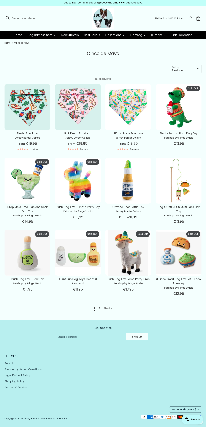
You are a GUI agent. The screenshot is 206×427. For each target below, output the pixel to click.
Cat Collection (182, 35)
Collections (113, 35)
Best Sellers (92, 35)
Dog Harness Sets (40, 35)
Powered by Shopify (56, 418)
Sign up (137, 336)
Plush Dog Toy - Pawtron (27, 279)
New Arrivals (70, 35)
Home (18, 35)
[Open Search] (8, 18)
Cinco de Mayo (22, 42)
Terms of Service (16, 387)
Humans (157, 35)
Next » (108, 308)
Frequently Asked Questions (23, 369)
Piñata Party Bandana (128, 133)
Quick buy (27, 125)
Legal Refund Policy (17, 375)
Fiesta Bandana (27, 133)
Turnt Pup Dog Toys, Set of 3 (78, 279)
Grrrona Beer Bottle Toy (128, 207)
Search (9, 363)
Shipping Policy (15, 381)
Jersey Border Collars (34, 418)
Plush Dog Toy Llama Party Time (128, 279)
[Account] (191, 18)
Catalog (136, 35)
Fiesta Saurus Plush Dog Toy (178, 133)
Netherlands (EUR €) (167, 18)
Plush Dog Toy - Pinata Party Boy (78, 207)
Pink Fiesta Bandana (77, 133)
